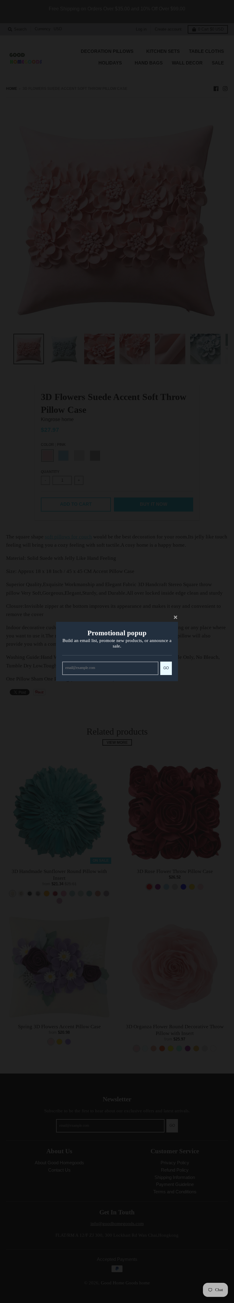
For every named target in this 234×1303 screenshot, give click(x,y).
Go (166, 668)
